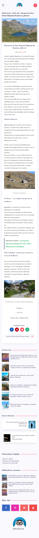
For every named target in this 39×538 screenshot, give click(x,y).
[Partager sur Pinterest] (17, 330)
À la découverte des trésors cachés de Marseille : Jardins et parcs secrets (21, 395)
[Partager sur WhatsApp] (27, 330)
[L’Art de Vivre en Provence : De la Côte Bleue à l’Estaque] (5, 376)
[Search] (35, 5)
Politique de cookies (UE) (10, 463)
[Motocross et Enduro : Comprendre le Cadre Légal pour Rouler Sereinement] (5, 386)
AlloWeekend (6, 13)
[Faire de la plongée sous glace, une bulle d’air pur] (19, 424)
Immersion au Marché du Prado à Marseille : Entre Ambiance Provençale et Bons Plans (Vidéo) (21, 484)
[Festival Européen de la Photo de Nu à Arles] (19, 437)
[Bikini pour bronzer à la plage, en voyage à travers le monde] (5, 405)
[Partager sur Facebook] (12, 330)
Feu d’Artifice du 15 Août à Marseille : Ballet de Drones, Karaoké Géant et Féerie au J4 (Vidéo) (22, 476)
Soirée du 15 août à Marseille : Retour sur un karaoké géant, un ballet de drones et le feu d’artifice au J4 (23, 357)
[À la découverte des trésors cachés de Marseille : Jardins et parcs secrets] (5, 396)
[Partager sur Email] (22, 330)
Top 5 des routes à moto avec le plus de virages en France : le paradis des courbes (23, 366)
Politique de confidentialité (11, 461)
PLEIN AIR (15, 13)
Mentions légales (8, 459)
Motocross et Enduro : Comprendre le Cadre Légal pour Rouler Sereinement (23, 386)
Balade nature (24, 318)
